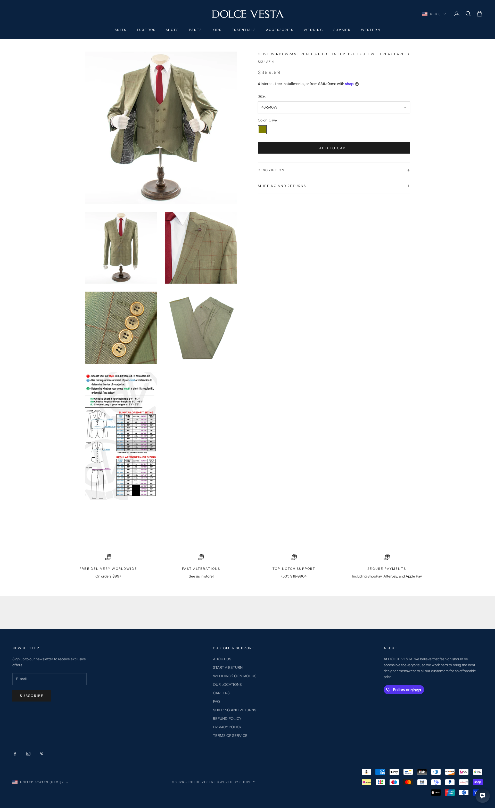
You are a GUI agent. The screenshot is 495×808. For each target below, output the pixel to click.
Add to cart (334, 148)
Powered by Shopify (234, 782)
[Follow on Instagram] (28, 753)
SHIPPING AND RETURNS (234, 710)
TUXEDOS (146, 30)
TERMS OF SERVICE (230, 735)
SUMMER (342, 30)
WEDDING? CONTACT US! (235, 676)
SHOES (172, 30)
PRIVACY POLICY (227, 727)
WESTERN (370, 30)
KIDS (217, 30)
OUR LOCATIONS (227, 684)
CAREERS (221, 693)
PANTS (195, 30)
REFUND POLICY (227, 718)
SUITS (120, 30)
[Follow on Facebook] (15, 753)
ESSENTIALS (244, 30)
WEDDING (313, 30)
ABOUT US (222, 659)
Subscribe (32, 696)
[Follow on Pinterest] (41, 753)
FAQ (216, 701)
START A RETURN (228, 667)
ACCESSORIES (279, 30)
